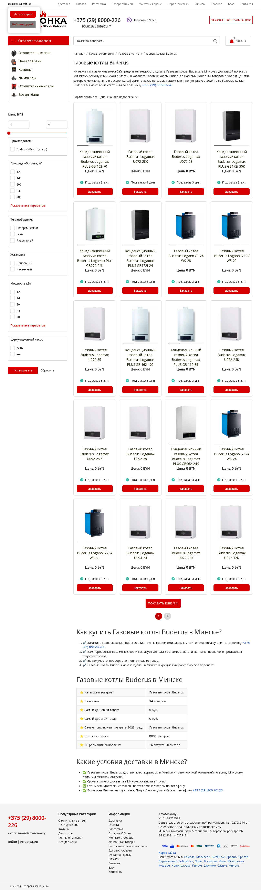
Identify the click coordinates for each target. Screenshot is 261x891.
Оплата (81, 4)
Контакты (246, 4)
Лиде (222, 861)
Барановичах (168, 861)
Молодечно (236, 861)
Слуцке (222, 865)
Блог (231, 4)
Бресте (243, 857)
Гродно (232, 857)
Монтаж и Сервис (150, 4)
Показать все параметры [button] (27, 205)
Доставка (64, 4)
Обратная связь (178, 4)
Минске (234, 865)
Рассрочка (99, 4)
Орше (198, 861)
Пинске (197, 865)
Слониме (209, 865)
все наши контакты (95, 26)
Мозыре (164, 865)
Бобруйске (185, 861)
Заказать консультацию (231, 20)
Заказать (94, 191)
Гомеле (189, 857)
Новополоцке (180, 865)
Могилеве (203, 857)
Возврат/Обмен (122, 4)
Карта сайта (167, 853)
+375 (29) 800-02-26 (157, 85)
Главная (216, 4)
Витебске (218, 857)
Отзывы (200, 4)
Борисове (211, 861)
